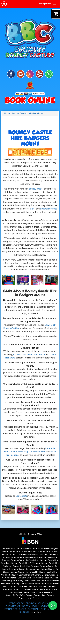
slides (33, 208)
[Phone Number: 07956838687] (30, 100)
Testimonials (39, 595)
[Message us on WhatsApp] (49, 73)
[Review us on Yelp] (39, 73)
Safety (29, 595)
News (26, 592)
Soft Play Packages (20, 451)
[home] (4, 3)
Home (7, 113)
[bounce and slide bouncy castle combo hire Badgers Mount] (51, 280)
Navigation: (45, 3)
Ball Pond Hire (38, 451)
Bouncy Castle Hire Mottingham (26, 574)
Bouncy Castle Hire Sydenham (24, 586)
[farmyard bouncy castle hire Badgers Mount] (8, 280)
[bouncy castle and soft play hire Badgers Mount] (37, 280)
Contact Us (21, 495)
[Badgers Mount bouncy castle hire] (8, 509)
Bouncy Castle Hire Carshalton (25, 560)
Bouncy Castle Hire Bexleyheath (24, 554)
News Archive (33, 598)
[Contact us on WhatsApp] (52, 605)
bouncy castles (36, 188)
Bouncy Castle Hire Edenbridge (25, 569)
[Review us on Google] (20, 73)
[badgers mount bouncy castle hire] (22, 280)
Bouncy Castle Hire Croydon (26, 566)
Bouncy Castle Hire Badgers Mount (28, 113)
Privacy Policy (36, 592)
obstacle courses (48, 208)
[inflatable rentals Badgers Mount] (22, 509)
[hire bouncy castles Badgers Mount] (51, 509)
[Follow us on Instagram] (30, 73)
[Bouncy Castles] (30, 151)
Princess (17, 354)
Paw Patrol (39, 354)
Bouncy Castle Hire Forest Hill (24, 572)
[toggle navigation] (54, 3)
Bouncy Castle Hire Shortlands (26, 583)
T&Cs (15, 595)
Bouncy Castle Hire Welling (26, 589)
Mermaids (27, 354)
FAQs (22, 595)
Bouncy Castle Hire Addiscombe (16, 548)
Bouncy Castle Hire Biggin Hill (24, 557)
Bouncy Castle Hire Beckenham (24, 551)
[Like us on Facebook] (11, 73)
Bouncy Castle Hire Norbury (30, 577)
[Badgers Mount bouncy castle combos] (37, 509)
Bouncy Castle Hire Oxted (28, 580)
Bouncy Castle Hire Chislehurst (26, 563)
